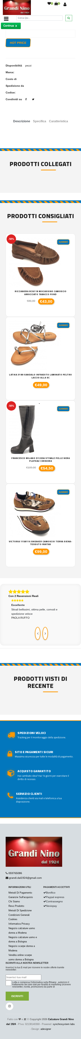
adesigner (45, 1029)
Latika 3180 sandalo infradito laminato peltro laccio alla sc (40, 376)
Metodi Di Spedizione (20, 910)
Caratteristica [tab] (58, 121)
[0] (49, 3)
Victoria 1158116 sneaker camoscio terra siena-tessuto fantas (40, 543)
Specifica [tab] (39, 121)
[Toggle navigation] (6, 19)
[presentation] (37, 633)
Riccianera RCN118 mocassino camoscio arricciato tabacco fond (40, 293)
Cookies (12, 919)
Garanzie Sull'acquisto (20, 897)
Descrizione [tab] (21, 121)
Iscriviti (17, 996)
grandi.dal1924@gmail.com (25, 877)
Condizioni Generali (19, 915)
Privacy (52, 982)
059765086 (15, 873)
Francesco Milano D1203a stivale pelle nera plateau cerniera (40, 459)
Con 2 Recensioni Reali (23, 595)
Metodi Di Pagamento (20, 892)
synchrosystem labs (64, 1024)
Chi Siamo (14, 901)
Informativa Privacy (19, 923)
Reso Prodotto (16, 906)
